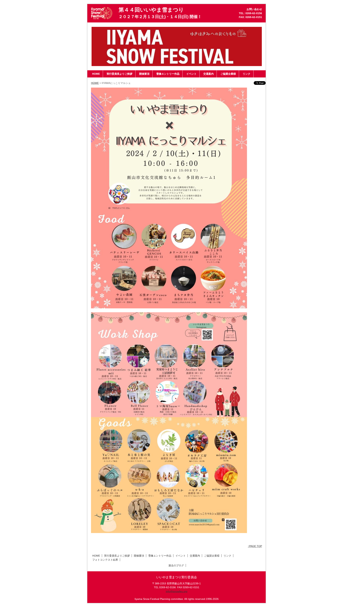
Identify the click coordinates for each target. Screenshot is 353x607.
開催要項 (139, 555)
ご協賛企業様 (212, 555)
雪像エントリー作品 (159, 555)
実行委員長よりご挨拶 (117, 555)
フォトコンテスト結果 (105, 559)
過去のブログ (176, 565)
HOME (95, 83)
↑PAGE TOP (255, 546)
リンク (227, 555)
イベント (180, 555)
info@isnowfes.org (176, 591)
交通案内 (195, 555)
